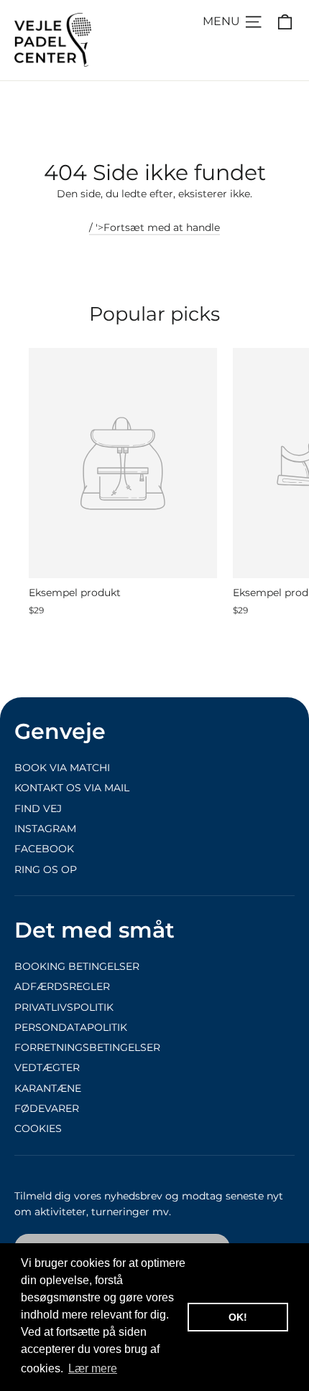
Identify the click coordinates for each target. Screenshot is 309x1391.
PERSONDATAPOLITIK (70, 1027)
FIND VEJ (38, 808)
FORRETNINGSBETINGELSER (87, 1047)
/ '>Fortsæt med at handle (154, 227)
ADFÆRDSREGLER (62, 986)
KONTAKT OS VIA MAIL (71, 787)
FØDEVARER (46, 1108)
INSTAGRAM (45, 828)
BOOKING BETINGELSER (76, 966)
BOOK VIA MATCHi (62, 767)
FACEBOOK (44, 848)
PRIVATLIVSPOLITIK (64, 1007)
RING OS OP (45, 869)
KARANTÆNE (47, 1088)
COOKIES (38, 1128)
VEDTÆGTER (47, 1067)
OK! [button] (238, 1317)
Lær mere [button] (92, 1368)
